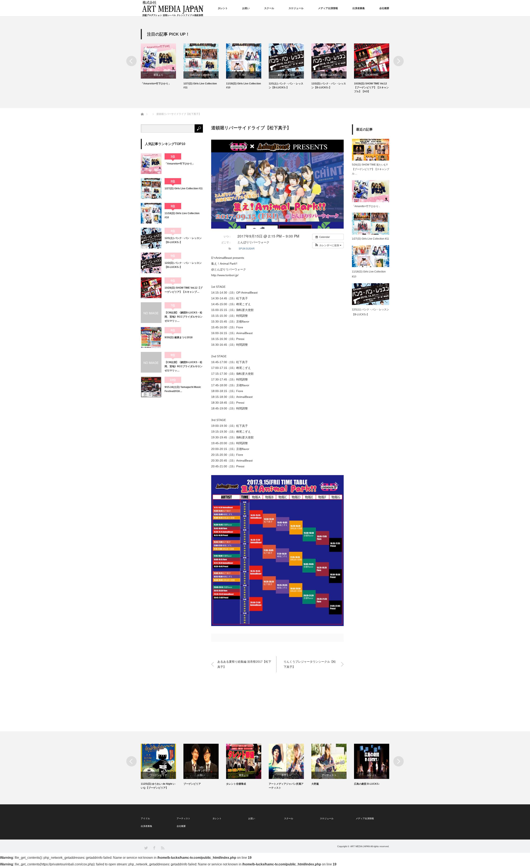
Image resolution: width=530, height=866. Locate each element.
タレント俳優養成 (236, 783)
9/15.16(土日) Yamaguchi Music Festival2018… (183, 389)
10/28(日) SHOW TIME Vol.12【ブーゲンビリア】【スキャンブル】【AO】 (371, 87)
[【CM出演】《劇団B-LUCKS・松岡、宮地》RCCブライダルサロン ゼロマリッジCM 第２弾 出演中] (151, 312)
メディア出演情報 (328, 8)
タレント (223, 8)
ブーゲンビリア (158, 775)
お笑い (246, 8)
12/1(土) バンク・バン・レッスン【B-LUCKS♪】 (286, 85)
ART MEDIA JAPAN (360, 846)
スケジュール (296, 8)
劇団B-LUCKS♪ (286, 74)
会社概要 (384, 8)
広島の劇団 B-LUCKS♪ (367, 783)
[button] (327, 245)
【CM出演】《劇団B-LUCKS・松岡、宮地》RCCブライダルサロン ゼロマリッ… (184, 317)
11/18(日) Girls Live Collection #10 (243, 85)
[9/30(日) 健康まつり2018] (151, 337)
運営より (158, 74)
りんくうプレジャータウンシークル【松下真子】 (310, 664)
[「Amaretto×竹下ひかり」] (151, 163)
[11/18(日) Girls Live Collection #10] (151, 213)
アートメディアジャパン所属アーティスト (286, 785)
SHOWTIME (371, 74)
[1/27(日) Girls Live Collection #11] (151, 188)
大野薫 (315, 783)
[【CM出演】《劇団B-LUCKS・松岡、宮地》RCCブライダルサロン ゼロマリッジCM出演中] (151, 362)
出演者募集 (358, 8)
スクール (269, 8)
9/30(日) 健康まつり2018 (179, 337)
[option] (162, 64)
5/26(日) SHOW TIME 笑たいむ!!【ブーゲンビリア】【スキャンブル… (370, 169)
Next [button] (398, 61)
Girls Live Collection (201, 74)
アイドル (169, 8)
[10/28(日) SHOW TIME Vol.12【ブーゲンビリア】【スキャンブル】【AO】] (151, 287)
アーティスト (195, 8)
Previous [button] (131, 61)
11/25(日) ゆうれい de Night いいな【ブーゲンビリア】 (158, 785)
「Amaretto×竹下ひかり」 (156, 83)
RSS (162, 847)
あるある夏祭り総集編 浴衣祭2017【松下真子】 (244, 664)
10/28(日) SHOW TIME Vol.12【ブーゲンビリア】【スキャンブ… (183, 289)
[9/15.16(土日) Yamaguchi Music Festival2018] (151, 387)
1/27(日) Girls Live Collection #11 (200, 85)
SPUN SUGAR (246, 248)
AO (244, 74)
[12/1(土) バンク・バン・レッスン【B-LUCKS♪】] (151, 238)
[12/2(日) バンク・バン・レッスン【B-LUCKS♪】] (151, 263)
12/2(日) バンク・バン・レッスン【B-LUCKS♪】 (328, 85)
